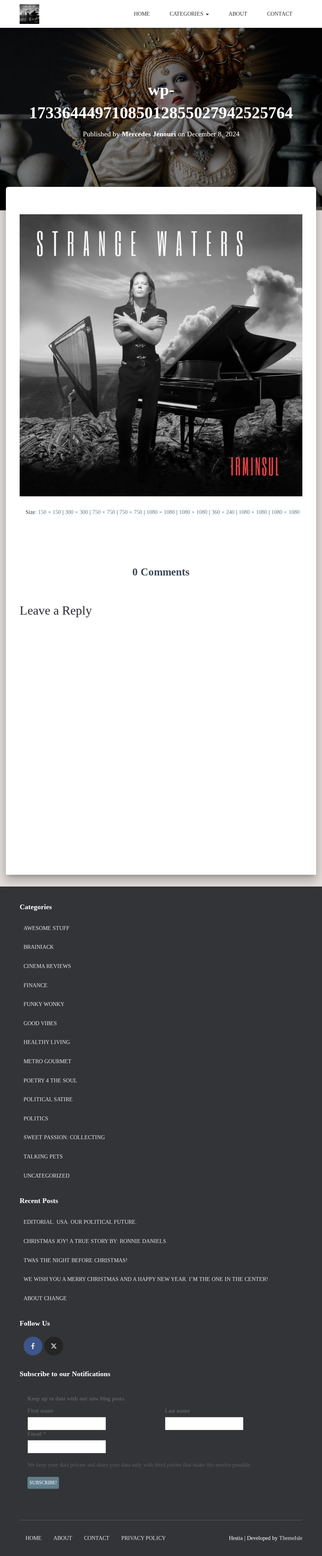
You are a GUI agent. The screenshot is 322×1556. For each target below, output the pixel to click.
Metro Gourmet (47, 1061)
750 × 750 (103, 512)
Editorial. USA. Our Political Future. (80, 1222)
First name (40, 1411)
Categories (187, 14)
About (238, 14)
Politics (36, 1119)
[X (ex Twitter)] (53, 1346)
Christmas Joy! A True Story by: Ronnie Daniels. (96, 1241)
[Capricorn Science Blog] (29, 14)
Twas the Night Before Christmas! (76, 1260)
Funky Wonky (44, 1004)
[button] (207, 14)
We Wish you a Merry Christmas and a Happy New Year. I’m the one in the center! (146, 1279)
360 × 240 (223, 512)
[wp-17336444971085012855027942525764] (161, 355)
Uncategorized (47, 1176)
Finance (36, 985)
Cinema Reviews (47, 966)
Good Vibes (40, 1023)
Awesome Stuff (47, 928)
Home (142, 14)
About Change (45, 1298)
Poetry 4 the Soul (50, 1081)
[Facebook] (33, 1346)
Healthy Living (47, 1042)
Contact (280, 14)
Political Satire (48, 1099)
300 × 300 (76, 512)
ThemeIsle (290, 1538)
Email (36, 1434)
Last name (177, 1411)
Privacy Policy (143, 1538)
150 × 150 (49, 512)
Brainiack (39, 947)
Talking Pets (43, 1157)
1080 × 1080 (160, 512)
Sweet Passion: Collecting (64, 1137)
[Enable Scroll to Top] (306, 1540)
